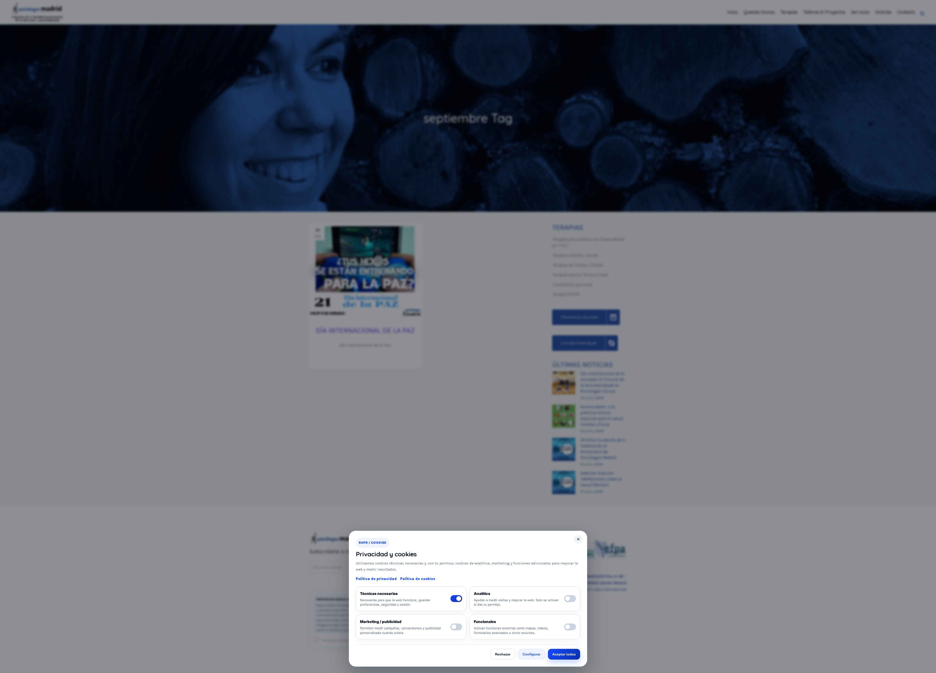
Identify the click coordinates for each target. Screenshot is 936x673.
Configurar (531, 654)
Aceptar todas (564, 654)
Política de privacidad (376, 579)
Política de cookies (417, 579)
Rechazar (502, 654)
